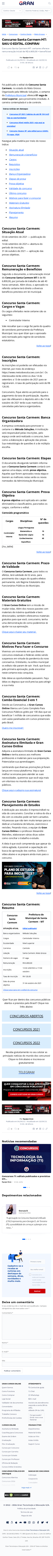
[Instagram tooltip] (29, 1523)
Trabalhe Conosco (9, 1414)
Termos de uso (27, 1512)
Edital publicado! (30, 928)
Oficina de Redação (10, 1463)
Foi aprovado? (36, 1417)
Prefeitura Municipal (15, 95)
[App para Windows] (7, 1523)
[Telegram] (47, 1523)
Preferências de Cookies (12, 1418)
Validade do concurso (20, 188)
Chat (32, 1391)
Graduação (6, 1440)
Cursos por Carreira (10, 1452)
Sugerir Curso (34, 1444)
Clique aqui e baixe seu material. (19, 631)
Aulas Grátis (33, 1440)
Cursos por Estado (9, 1455)
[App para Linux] (12, 1523)
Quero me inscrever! (13, 727)
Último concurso (17, 193)
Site (3, 1361)
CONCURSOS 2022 (26, 1043)
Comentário (7, 1313)
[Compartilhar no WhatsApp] (43, 67)
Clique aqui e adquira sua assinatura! (21, 790)
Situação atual (16, 149)
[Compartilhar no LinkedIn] (39, 67)
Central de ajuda (37, 1388)
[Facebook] (38, 1523)
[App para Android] (20, 1523)
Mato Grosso (39, 34)
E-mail (5, 1352)
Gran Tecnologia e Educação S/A (37, 1530)
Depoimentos (34, 1429)
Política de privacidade (26, 1509)
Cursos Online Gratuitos (12, 1467)
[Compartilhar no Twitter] (36, 67)
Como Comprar (8, 1395)
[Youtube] (25, 1523)
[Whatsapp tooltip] (33, 1523)
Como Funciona (8, 1391)
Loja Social (6, 1399)
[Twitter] (42, 1523)
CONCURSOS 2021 (26, 1029)
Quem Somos (7, 1388)
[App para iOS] (16, 1523)
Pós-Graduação (8, 1444)
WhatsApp (34, 1395)
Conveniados (7, 1407)
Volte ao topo (43, 345)
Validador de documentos (12, 1403)
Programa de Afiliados (11, 1410)
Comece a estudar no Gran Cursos (26, 1094)
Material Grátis (34, 1433)
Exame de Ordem (9, 1436)
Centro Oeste (26, 34)
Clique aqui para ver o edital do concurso (20, 990)
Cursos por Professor (11, 1459)
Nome (5, 1343)
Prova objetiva (16, 183)
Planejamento (16, 212)
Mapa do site (26, 1516)
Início (4, 34)
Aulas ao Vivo (33, 1436)
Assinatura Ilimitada (10, 1429)
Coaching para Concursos (12, 1433)
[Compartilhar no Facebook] (33, 67)
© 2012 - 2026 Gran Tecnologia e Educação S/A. (26, 1505)
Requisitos (14, 164)
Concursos (13, 34)
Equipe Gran (28, 58)
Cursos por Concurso (10, 1448)
